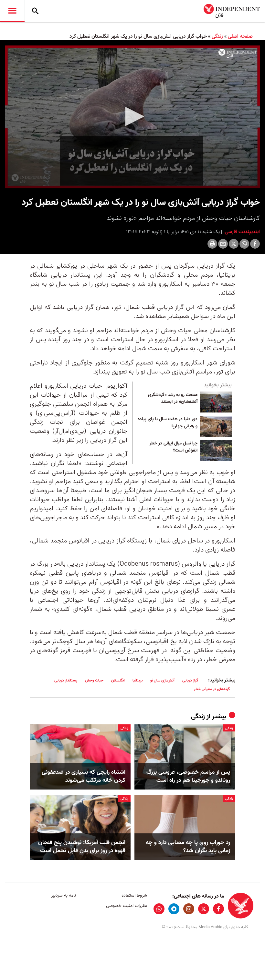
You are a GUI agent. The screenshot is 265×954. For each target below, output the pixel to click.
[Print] (212, 244)
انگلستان (118, 680)
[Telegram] (173, 908)
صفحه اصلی (240, 36)
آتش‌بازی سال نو (162, 680)
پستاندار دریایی (65, 680)
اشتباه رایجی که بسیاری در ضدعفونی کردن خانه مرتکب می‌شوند (83, 776)
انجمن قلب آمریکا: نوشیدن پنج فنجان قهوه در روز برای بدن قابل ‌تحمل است (81, 847)
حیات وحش (94, 680)
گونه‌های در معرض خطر (212, 689)
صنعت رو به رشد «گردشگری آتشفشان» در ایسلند (172, 399)
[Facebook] (255, 244)
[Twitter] (233, 244)
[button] (132, 116)
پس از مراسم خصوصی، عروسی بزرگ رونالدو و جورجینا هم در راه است (188, 776)
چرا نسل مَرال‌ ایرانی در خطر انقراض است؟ (173, 447)
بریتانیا (137, 680)
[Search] (35, 11)
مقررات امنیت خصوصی (126, 905)
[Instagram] (188, 908)
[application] (132, 116)
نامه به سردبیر (63, 895)
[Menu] (12, 11)
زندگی (217, 36)
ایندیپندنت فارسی (241, 232)
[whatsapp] (159, 908)
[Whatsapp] (244, 244)
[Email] (223, 244)
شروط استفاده (134, 895)
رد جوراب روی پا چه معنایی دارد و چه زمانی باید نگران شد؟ (188, 847)
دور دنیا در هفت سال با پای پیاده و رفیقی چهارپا (167, 423)
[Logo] (237, 53)
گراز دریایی (190, 680)
